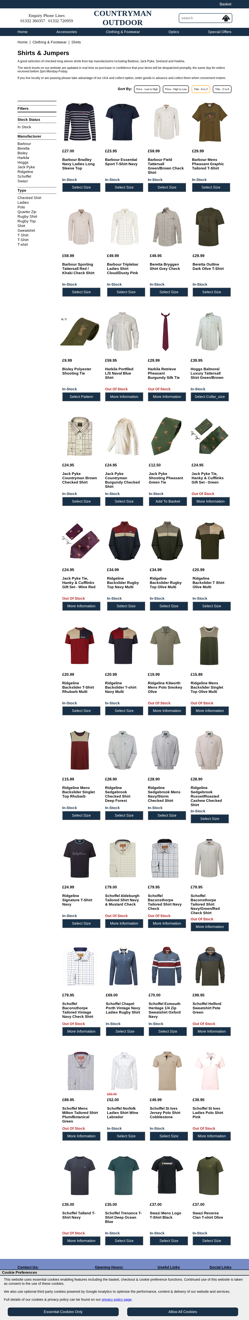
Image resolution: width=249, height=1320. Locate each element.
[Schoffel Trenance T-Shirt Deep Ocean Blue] (123, 1175)
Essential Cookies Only (63, 1312)
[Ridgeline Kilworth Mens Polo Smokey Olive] (165, 645)
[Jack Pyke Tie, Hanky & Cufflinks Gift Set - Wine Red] (80, 540)
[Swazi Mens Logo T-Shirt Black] (167, 1175)
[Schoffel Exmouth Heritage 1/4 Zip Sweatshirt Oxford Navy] (166, 966)
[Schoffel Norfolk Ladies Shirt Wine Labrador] (124, 1070)
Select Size (81, 187)
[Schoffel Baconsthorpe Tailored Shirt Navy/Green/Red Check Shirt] (209, 858)
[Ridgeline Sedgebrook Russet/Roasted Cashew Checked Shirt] (209, 750)
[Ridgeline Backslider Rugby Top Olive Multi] (167, 540)
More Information (124, 397)
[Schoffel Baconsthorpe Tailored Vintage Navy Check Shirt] (80, 966)
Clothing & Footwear (123, 32)
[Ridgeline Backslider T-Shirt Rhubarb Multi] (79, 645)
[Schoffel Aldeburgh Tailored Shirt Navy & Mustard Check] (122, 858)
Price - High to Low (176, 89)
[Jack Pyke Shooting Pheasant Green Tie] (166, 436)
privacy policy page (117, 1300)
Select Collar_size (210, 397)
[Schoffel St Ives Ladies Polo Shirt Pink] (210, 1070)
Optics (173, 32)
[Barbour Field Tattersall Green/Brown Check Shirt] (165, 122)
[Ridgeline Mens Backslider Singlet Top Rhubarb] (79, 750)
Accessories (66, 32)
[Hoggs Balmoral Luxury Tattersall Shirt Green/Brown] (209, 331)
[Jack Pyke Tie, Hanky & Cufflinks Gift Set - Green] (209, 436)
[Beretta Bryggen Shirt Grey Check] (167, 226)
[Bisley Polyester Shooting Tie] (79, 331)
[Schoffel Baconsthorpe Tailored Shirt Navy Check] (165, 858)
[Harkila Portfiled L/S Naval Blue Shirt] (122, 331)
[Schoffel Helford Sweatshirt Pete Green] (210, 966)
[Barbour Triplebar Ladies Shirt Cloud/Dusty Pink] (124, 226)
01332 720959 (60, 20)
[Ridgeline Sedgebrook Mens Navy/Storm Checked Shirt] (165, 750)
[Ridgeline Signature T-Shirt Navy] (79, 858)
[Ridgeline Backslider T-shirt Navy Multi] (122, 645)
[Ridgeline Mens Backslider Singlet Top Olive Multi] (209, 645)
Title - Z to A (222, 89)
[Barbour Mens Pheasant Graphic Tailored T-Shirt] (209, 122)
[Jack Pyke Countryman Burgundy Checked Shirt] (122, 436)
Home (23, 32)
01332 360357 (32, 20)
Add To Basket (168, 501)
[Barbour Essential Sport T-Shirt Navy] (122, 122)
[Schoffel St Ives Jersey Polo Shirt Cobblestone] (167, 1070)
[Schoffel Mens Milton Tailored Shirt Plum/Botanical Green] (80, 1070)
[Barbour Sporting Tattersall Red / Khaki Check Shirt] (80, 226)
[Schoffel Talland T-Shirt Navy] (79, 1175)
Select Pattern (81, 397)
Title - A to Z (201, 89)
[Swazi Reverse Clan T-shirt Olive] (210, 1175)
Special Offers (219, 32)
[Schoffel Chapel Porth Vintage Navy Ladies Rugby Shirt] (123, 966)
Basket (225, 4)
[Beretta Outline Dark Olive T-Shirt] (210, 226)
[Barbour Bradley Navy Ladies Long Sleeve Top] (79, 122)
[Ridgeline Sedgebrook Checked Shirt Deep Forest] (122, 750)
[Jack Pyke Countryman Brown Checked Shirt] (79, 436)
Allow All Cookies (182, 1312)
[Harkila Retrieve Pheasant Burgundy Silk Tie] (165, 331)
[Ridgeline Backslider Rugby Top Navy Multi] (124, 540)
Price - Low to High (147, 89)
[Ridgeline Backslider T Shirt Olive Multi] (210, 540)
